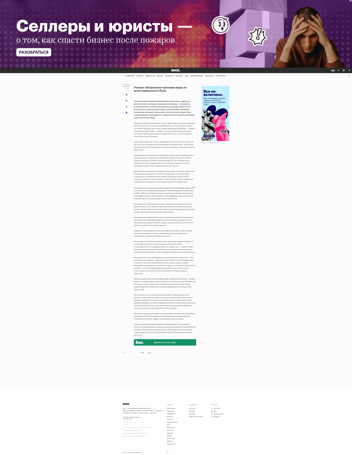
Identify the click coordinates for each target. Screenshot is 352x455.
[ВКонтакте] (338, 70)
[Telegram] (349, 70)
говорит (191, 128)
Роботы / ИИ (209, 76)
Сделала (159, 76)
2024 (142, 352)
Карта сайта (127, 422)
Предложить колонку (196, 416)
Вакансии (192, 408)
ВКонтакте (217, 408)
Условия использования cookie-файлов (134, 433)
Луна (149, 352)
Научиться (169, 76)
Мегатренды (171, 408)
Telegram (216, 416)
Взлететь (140, 76)
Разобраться (130, 76)
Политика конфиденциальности (132, 430)
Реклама (192, 411)
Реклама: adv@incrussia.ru (131, 417)
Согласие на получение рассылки (133, 436)
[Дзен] (343, 70)
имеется (191, 147)
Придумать (170, 411)
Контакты (192, 414)
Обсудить (179, 76)
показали (150, 171)
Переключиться (196, 76)
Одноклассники (218, 414)
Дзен (215, 411)
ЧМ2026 (169, 441)
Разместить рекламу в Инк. (210, 142)
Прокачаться (221, 76)
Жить (187, 76)
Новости (170, 419)
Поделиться (150, 76)
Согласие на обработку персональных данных (137, 427)
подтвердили (184, 324)
